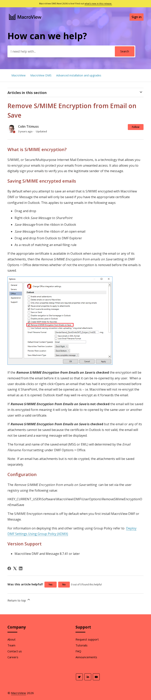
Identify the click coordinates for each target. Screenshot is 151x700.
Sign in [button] (137, 17)
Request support (87, 639)
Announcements (86, 657)
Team (11, 645)
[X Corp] (15, 568)
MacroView (18, 75)
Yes (50, 584)
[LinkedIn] (20, 568)
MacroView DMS (41, 75)
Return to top (17, 600)
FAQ (78, 651)
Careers (12, 657)
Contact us (14, 651)
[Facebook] (9, 568)
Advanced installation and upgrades (78, 75)
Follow (135, 127)
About (11, 639)
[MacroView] (25, 20)
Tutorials (81, 645)
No (64, 584)
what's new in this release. (98, 3)
